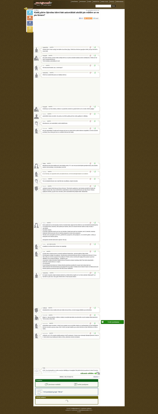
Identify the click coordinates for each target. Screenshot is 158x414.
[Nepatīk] (91, 47)
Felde (44, 251)
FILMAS (89, 1)
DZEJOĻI (112, 1)
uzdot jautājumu (83, 384)
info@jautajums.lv (75, 408)
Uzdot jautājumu (113, 322)
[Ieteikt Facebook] (81, 18)
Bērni (37, 10)
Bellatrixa (45, 178)
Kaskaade (45, 128)
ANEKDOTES (96, 1)
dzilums (44, 114)
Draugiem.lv (30, 18)
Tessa (44, 222)
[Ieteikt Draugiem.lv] (88, 18)
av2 (43, 65)
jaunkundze (45, 323)
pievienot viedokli (54, 384)
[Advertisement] (66, 33)
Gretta (44, 244)
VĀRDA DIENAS (119, 1)
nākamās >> (96, 376)
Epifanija (92, 10)
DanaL (44, 121)
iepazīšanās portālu (84, 410)
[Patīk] (94, 65)
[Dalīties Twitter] (96, 18)
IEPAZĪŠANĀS (75, 1)
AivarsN (44, 186)
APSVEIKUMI (83, 1)
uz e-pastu (30, 30)
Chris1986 (45, 315)
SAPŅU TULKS (104, 1)
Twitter (30, 13)
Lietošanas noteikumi (86, 408)
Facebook (30, 24)
